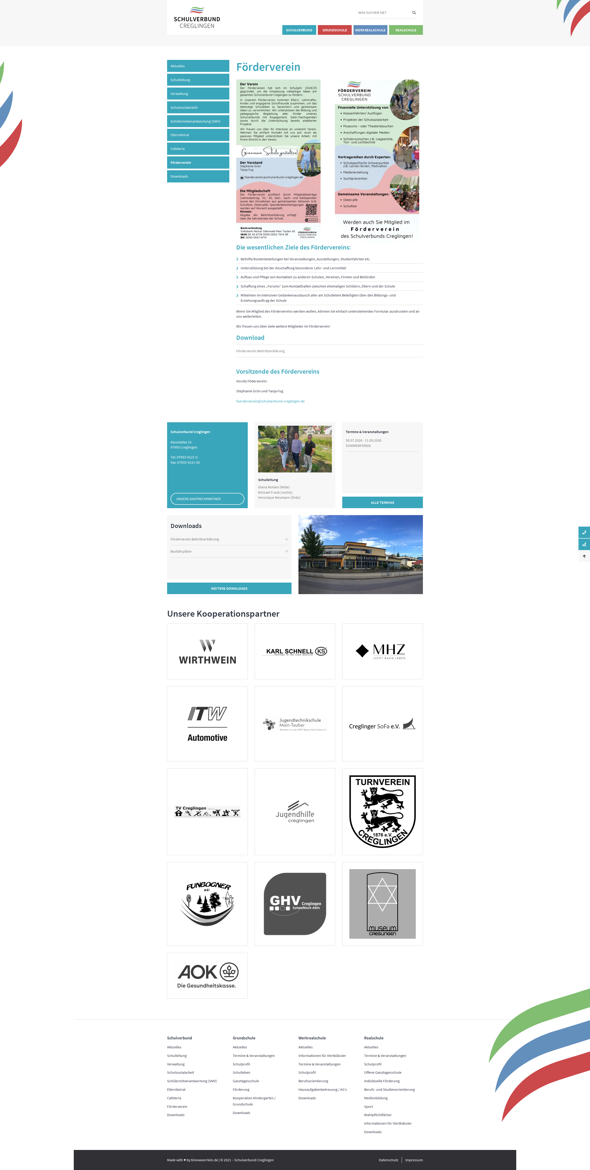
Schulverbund (299, 30)
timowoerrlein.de (204, 1160)
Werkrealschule (370, 30)
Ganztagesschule (246, 1081)
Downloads (179, 176)
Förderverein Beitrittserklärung (260, 351)
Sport (368, 1106)
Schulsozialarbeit (184, 107)
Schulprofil (241, 1064)
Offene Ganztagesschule (382, 1072)
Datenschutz (388, 1160)
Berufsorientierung (313, 1081)
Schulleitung (180, 79)
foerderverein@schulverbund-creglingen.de (270, 401)
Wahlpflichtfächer (378, 1114)
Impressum (414, 1160)
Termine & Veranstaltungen (254, 1055)
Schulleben (241, 1072)
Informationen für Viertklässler (322, 1055)
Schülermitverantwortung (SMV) (195, 121)
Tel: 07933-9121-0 (184, 457)
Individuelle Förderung (382, 1081)
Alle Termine (382, 502)
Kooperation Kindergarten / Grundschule (254, 1101)
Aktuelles (178, 66)
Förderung (241, 1089)
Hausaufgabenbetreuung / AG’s (322, 1089)
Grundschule (335, 30)
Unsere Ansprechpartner (198, 498)
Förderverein (181, 162)
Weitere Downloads (229, 588)
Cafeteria (178, 148)
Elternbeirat (180, 134)
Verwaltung (179, 93)
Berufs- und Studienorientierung (389, 1089)
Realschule (405, 30)
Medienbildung (376, 1098)
